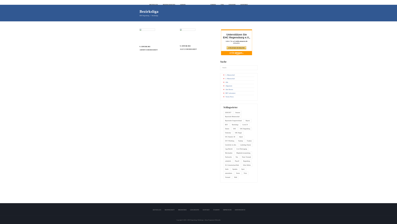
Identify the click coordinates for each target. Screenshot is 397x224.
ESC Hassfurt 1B (230, 137)
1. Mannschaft (230, 75)
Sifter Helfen (247, 165)
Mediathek (182, 210)
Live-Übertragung (241, 149)
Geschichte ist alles (230, 145)
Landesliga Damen (245, 145)
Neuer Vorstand (246, 157)
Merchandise (228, 153)
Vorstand (227, 177)
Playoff (237, 161)
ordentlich (228, 161)
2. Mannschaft (230, 78)
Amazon (237, 112)
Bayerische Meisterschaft (232, 116)
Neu (237, 157)
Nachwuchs (228, 157)
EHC (234, 129)
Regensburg (246, 161)
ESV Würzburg (229, 141)
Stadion (216, 210)
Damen (227, 129)
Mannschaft (170, 210)
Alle (226, 82)
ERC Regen (238, 133)
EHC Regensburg (245, 129)
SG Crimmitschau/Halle (232, 165)
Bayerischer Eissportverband (233, 120)
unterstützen (228, 173)
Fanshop (240, 141)
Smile (226, 169)
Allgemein (228, 86)
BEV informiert (230, 93)
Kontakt (206, 210)
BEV (226, 124)
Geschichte (194, 210)
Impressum (227, 210)
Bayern (248, 120)
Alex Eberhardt (188, 49)
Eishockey (228, 133)
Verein (238, 173)
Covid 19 (245, 124)
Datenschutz (240, 210)
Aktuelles (157, 210)
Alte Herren (229, 89)
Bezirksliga (235, 124)
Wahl (235, 177)
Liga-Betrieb (229, 149)
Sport (243, 169)
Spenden (234, 169)
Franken (249, 141)
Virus (245, 173)
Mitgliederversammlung (243, 153)
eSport (241, 137)
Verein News (229, 97)
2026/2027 (228, 112)
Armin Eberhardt (149, 50)
